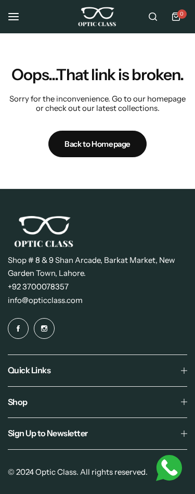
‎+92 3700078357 (38, 287)
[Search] (152, 16)
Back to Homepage (97, 144)
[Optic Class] (98, 16)
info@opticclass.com (45, 300)
